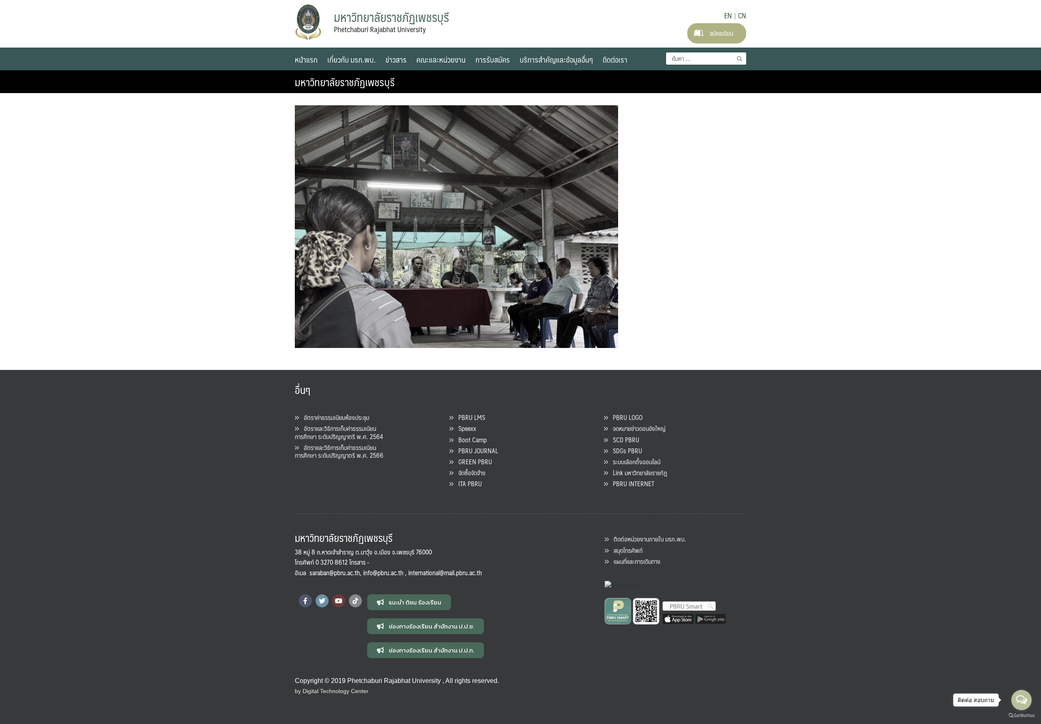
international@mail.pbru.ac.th (445, 572)
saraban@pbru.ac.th (334, 572)
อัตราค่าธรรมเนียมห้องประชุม (334, 417)
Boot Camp (470, 439)
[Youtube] (338, 600)
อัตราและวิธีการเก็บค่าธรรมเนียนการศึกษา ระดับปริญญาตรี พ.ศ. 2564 (339, 432)
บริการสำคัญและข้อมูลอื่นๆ (556, 59)
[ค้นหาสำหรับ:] (706, 58)
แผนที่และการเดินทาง (634, 561)
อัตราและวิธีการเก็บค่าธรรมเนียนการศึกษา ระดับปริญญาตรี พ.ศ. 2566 (339, 451)
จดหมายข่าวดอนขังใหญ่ (637, 428)
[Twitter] (322, 600)
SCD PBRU (623, 439)
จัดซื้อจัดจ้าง (469, 472)
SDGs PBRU (625, 450)
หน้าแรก (306, 59)
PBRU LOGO (625, 417)
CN (742, 15)
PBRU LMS (469, 417)
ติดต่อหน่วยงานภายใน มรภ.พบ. (647, 538)
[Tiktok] (355, 600)
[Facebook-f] (305, 600)
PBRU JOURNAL (475, 450)
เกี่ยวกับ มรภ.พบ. (351, 59)
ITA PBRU (467, 483)
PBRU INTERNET (631, 483)
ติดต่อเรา (615, 59)
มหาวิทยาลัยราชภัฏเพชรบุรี (345, 82)
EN (728, 15)
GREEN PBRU (472, 461)
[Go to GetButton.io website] (1021, 715)
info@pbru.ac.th (383, 572)
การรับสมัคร (492, 59)
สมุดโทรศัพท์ (625, 550)
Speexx (464, 428)
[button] (409, 602)
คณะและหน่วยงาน (441, 59)
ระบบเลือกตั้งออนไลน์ (634, 461)
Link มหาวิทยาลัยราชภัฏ (637, 472)
